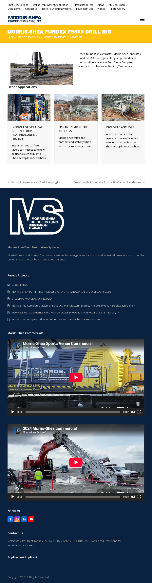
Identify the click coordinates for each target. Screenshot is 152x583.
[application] (76, 377)
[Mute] (133, 412)
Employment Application (24, 557)
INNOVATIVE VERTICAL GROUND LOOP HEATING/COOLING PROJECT (27, 133)
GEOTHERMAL (20, 285)
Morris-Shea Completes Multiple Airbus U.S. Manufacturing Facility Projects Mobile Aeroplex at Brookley (73, 305)
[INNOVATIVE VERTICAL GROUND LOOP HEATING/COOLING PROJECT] (29, 107)
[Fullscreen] (139, 412)
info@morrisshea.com (21, 545)
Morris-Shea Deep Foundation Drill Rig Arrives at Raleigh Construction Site (56, 319)
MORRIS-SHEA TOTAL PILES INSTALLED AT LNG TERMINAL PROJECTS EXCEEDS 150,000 (61, 291)
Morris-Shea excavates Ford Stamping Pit (34, 182)
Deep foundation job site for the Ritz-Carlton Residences (107, 182)
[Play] (13, 412)
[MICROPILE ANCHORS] (123, 107)
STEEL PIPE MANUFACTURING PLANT (33, 298)
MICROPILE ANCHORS (120, 127)
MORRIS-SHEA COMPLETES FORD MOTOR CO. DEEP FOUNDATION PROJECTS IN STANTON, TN (66, 312)
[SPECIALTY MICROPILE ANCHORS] (75, 107)
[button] (142, 19)
